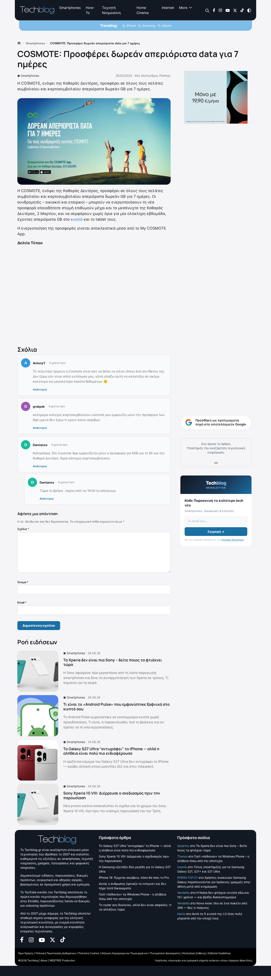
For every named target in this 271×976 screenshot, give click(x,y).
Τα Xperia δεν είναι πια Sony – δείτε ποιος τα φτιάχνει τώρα (112, 662)
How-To (90, 10)
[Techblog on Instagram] (220, 10)
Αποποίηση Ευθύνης (194, 953)
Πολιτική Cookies (88, 953)
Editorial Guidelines (219, 953)
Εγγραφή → (216, 531)
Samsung (148, 25)
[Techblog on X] (235, 10)
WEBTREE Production (62, 960)
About (43, 960)
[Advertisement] (94, 295)
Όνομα (22, 582)
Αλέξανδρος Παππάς (156, 75)
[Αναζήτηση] (207, 10)
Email (21, 602)
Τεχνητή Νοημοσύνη (111, 10)
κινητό (77, 219)
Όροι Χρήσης (25, 953)
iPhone (131, 25)
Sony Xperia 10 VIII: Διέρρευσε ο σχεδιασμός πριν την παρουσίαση (111, 795)
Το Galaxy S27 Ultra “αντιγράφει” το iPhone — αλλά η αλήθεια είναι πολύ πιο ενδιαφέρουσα (111, 751)
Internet (168, 8)
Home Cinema (143, 10)
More (183, 8)
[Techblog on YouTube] (227, 10)
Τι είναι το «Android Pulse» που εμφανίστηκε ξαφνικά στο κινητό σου (116, 706)
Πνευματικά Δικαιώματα (165, 953)
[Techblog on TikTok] (242, 10)
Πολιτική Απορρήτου (232, 539)
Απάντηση (40, 389)
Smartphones (70, 8)
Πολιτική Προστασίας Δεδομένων (56, 953)
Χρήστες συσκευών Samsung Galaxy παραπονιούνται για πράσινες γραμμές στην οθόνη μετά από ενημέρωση (213, 882)
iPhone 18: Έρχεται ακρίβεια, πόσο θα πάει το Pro (134, 877)
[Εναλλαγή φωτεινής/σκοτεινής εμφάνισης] (249, 10)
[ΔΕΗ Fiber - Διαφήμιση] (216, 97)
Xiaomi (166, 25)
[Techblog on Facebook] (214, 10)
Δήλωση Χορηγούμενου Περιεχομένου (124, 953)
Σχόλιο (23, 529)
